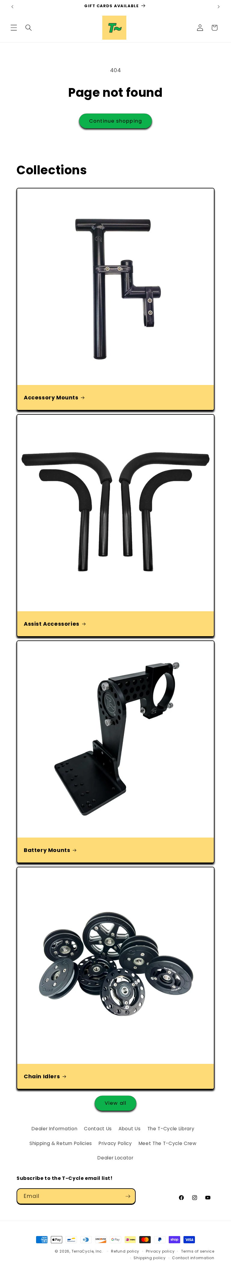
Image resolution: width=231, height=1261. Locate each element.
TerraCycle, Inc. (87, 1251)
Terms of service (197, 1251)
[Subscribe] (128, 1196)
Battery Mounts (47, 850)
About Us (129, 1128)
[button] (14, 27)
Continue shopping (115, 121)
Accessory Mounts (51, 397)
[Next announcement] (218, 6)
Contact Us (98, 1128)
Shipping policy (150, 1257)
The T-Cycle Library (171, 1128)
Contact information (193, 1257)
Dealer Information (54, 1128)
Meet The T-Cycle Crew (168, 1143)
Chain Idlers (42, 1076)
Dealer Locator (115, 1158)
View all (115, 1103)
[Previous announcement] (12, 6)
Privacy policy (160, 1251)
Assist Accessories (51, 623)
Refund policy (125, 1251)
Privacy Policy (115, 1143)
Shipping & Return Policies (60, 1143)
